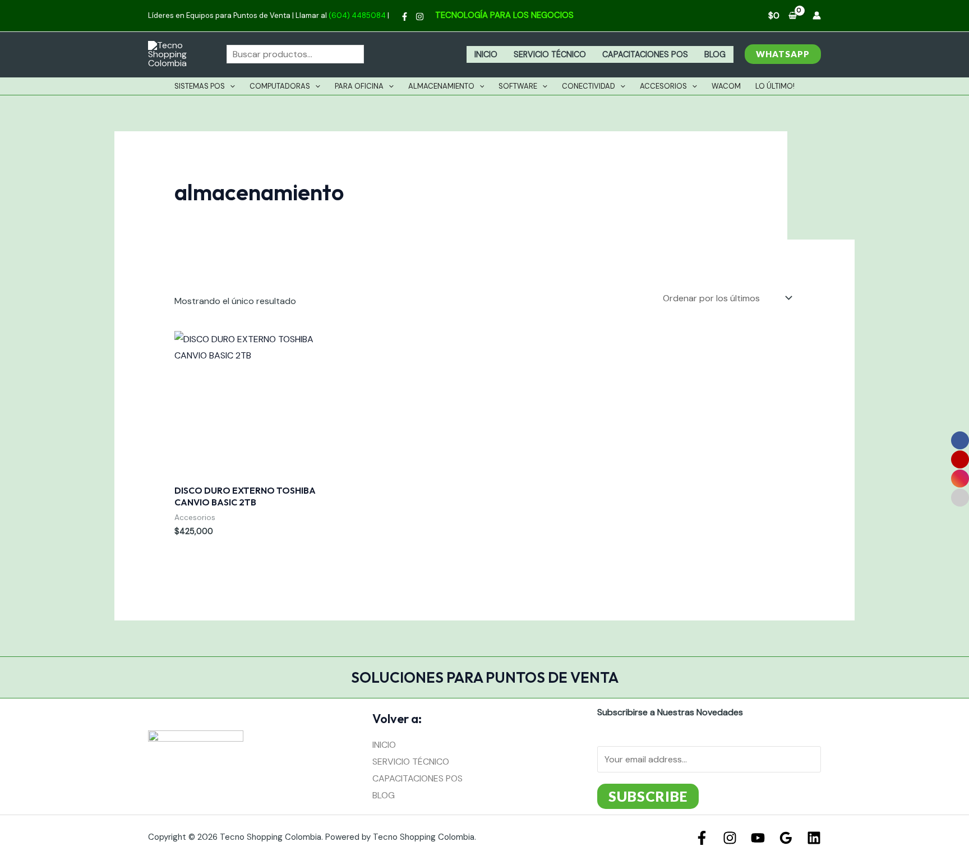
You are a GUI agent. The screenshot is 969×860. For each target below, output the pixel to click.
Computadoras (280, 86)
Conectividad (588, 86)
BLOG (715, 54)
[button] (783, 54)
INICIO (485, 54)
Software (518, 86)
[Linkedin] (814, 838)
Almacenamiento (441, 86)
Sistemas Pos (199, 86)
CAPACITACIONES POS (645, 54)
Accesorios (663, 86)
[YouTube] (758, 838)
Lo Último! (775, 86)
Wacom (726, 86)
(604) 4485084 (357, 15)
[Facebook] (404, 16)
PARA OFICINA (359, 86)
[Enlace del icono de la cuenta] (817, 15)
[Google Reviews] (786, 838)
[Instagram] (420, 16)
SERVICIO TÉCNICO (550, 54)
